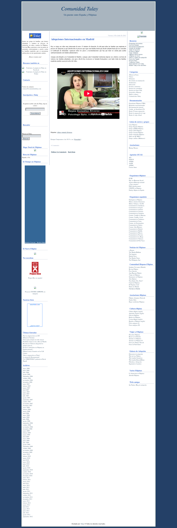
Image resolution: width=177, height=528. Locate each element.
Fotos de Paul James (135, 344)
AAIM (131, 163)
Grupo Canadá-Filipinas (136, 132)
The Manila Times (134, 258)
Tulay (82, 524)
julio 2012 (26, 513)
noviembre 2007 (28, 403)
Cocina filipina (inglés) (136, 319)
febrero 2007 (27, 386)
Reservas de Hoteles (135, 337)
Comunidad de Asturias (136, 209)
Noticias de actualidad (135, 88)
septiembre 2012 (28, 516)
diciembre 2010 (27, 476)
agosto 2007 (26, 398)
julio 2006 (26, 372)
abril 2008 (26, 413)
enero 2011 (26, 478)
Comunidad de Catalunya (136, 219)
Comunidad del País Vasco (137, 241)
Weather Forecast (30, 242)
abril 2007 (26, 390)
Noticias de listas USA (135, 90)
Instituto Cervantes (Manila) (137, 267)
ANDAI (131, 165)
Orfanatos (132, 79)
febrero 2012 (27, 503)
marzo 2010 (26, 458)
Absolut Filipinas (134, 375)
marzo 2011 (26, 481)
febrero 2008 (27, 409)
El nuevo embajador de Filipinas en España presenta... (33, 348)
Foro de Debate (134, 45)
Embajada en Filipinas (135, 200)
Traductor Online (134, 62)
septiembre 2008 (28, 423)
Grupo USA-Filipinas (135, 130)
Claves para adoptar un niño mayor (33, 340)
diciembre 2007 (27, 405)
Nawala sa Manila (134, 289)
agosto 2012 (26, 515)
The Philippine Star (134, 260)
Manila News (133, 256)
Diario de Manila (134, 287)
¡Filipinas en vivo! (134, 56)
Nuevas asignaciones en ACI (31, 336)
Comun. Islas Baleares (135, 227)
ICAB (130, 178)
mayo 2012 (26, 509)
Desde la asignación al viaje (137, 113)
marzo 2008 (26, 411)
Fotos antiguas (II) (134, 325)
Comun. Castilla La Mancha (137, 215)
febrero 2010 (27, 456)
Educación (132, 84)
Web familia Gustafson (135, 358)
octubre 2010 (27, 472)
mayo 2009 (26, 439)
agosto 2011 (26, 491)
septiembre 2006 (28, 376)
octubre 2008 (27, 425)
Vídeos (131, 77)
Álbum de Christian (28, 338)
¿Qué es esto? (35, 326)
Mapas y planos (133, 94)
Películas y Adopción (135, 362)
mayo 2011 (26, 485)
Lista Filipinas (133, 125)
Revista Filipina (133, 269)
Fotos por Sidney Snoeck (136, 342)
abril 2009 (26, 437)
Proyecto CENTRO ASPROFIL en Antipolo (35, 293)
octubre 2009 (27, 448)
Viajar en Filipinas (134, 275)
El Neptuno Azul (134, 285)
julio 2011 (26, 489)
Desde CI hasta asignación (136, 111)
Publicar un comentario (58, 152)
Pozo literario (133, 271)
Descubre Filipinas (134, 335)
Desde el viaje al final (135, 115)
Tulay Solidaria (133, 53)
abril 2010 (26, 460)
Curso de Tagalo (134, 59)
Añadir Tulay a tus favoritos (137, 65)
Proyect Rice (133, 60)
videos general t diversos (64, 132)
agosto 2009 (26, 444)
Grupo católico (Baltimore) (137, 138)
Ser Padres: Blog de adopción (138, 385)
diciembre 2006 (27, 382)
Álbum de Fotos (134, 75)
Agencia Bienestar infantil (136, 182)
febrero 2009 (27, 433)
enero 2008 (26, 407)
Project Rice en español (35, 278)
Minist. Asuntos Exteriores (137, 202)
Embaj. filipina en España (136, 190)
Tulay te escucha (134, 50)
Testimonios (132, 83)
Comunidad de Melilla (135, 231)
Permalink (77, 139)
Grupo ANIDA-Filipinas (136, 128)
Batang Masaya (133, 148)
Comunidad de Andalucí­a (136, 206)
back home (71, 152)
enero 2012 (26, 501)
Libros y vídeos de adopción (138, 57)
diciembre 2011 (27, 499)
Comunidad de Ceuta (135, 221)
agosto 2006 (26, 374)
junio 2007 (26, 394)
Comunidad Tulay (79, 8)
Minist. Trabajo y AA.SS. (136, 204)
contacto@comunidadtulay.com (31, 89)
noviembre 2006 (28, 380)
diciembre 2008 (27, 429)
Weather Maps (41, 242)
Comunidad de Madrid (136, 229)
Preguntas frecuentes (136, 43)
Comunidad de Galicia (135, 225)
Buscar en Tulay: (27, 134)
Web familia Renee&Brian (136, 360)
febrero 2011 (27, 479)
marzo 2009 (26, 435)
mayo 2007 (26, 392)
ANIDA (131, 161)
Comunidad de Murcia (135, 233)
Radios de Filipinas (134, 317)
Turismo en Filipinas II (136, 340)
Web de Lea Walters (135, 356)
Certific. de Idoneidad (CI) (137, 109)
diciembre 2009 (27, 452)
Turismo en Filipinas (135, 339)
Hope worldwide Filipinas (136, 302)
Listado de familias (134, 48)
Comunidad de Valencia (136, 239)
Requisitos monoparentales (137, 105)
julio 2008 (26, 419)
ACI (130, 157)
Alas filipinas (133, 279)
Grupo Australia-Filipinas (136, 134)
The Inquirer (133, 254)
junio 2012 (26, 511)
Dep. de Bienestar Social (136, 180)
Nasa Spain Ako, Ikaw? (136, 281)
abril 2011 (26, 483)
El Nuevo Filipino (134, 51)
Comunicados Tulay (135, 96)
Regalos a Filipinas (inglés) (137, 321)
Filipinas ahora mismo (136, 54)
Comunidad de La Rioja (136, 237)
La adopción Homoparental (31, 357)
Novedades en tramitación (136, 81)
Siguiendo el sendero (135, 364)
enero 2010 (26, 454)
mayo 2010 (26, 462)
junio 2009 (26, 440)
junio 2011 (26, 487)
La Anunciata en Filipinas (136, 373)
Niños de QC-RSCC (135, 136)
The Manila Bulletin (135, 252)
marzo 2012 (26, 505)
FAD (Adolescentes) (135, 186)
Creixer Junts (133, 167)
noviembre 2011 (28, 497)
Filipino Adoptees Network (137, 298)
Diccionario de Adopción (136, 46)
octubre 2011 (27, 495)
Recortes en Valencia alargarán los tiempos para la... (33, 344)
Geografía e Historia (135, 92)
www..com (35, 304)
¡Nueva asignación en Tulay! (31, 355)
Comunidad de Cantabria (136, 213)
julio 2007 (26, 396)
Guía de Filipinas (134, 315)
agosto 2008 (26, 421)
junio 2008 (26, 417)
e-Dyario (131, 250)
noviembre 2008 (28, 427)
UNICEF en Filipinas (135, 188)
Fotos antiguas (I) (134, 323)
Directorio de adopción (136, 354)
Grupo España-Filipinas (136, 127)
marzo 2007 (26, 388)
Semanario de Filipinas (136, 277)
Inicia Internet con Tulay (136, 64)
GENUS (131, 159)
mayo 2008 (26, 415)
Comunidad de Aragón (136, 207)
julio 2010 (26, 466)
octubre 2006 (27, 378)
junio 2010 (26, 464)
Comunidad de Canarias (136, 211)
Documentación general (136, 107)
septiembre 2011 (28, 493)
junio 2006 (26, 370)
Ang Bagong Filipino (135, 273)
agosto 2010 (26, 468)
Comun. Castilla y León (136, 217)
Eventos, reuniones (134, 86)
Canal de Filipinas (134, 283)
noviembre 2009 (28, 450)
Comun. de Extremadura (136, 223)
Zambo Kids (132, 300)
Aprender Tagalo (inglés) (136, 313)
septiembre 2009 (28, 446)
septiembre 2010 (28, 470)
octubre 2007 (27, 402)
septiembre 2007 (28, 400)
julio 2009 (26, 442)
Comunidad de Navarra (136, 235)
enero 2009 (26, 431)
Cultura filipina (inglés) (136, 311)
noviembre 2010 (28, 474)
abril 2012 (26, 507)
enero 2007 (26, 384)
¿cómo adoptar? (134, 184)
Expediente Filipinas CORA (137, 103)
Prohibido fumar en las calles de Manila (35, 342)
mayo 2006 (26, 368)
